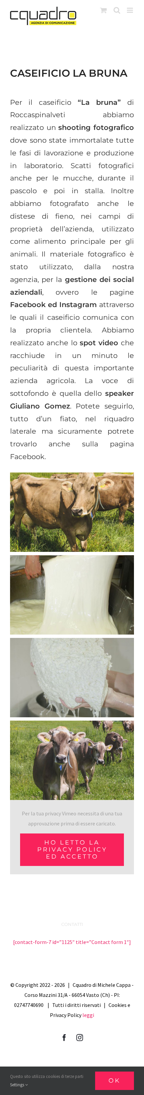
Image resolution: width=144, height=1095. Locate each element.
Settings (17, 1085)
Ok (115, 1080)
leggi (88, 1015)
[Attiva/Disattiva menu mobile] (130, 10)
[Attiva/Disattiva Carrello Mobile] (103, 10)
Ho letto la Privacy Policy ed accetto (72, 849)
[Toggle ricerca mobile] (117, 10)
